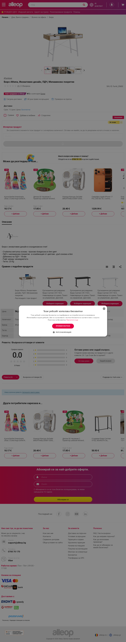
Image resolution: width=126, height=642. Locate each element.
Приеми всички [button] (63, 326)
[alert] (63, 321)
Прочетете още (72, 320)
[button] (63, 332)
